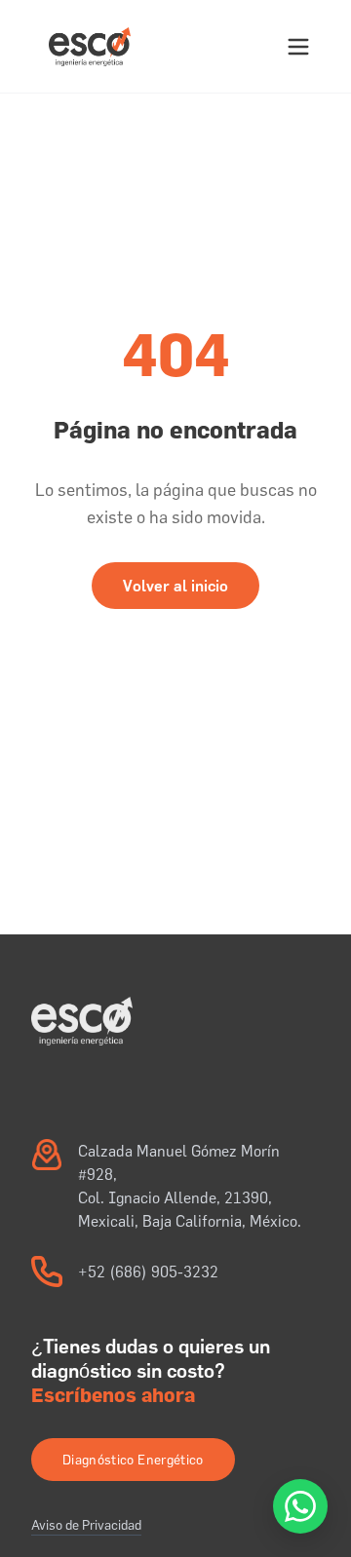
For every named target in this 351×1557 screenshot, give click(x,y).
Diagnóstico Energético (133, 1459)
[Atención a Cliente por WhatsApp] (300, 1506)
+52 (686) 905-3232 (148, 1271)
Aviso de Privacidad (86, 1525)
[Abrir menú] (298, 46)
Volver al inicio (175, 585)
